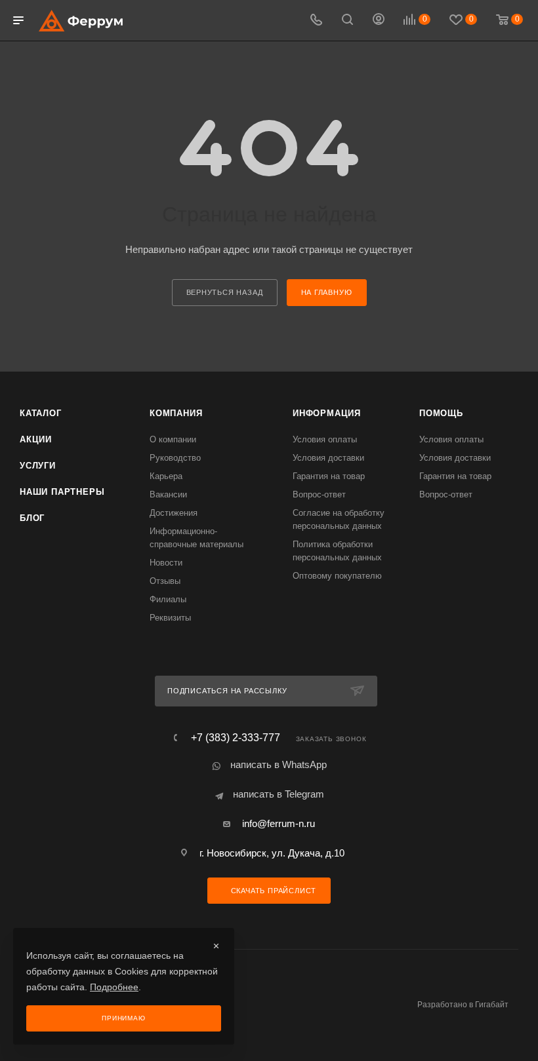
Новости (166, 563)
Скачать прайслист (272, 891)
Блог (32, 518)
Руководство (175, 458)
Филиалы (168, 599)
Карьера (166, 476)
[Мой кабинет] (378, 20)
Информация (327, 413)
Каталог (41, 413)
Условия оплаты (325, 439)
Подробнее (114, 987)
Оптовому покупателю (337, 576)
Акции (36, 439)
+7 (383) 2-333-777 (235, 738)
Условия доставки (328, 458)
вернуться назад (224, 292)
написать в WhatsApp (278, 764)
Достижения (173, 513)
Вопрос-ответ (319, 494)
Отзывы (165, 581)
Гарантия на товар (329, 476)
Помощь (441, 413)
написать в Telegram (278, 794)
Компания (176, 413)
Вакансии (168, 494)
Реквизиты (170, 618)
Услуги (38, 466)
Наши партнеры (62, 492)
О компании (173, 439)
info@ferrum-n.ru (278, 823)
